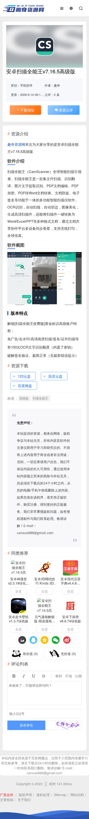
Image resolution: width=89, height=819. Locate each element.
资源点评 (66, 109)
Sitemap (60, 794)
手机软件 (26, 85)
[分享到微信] (56, 640)
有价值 (30, 653)
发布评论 (26, 725)
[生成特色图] (22, 640)
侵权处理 (43, 794)
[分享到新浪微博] (67, 640)
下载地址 (27, 109)
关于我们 (24, 799)
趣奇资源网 (16, 144)
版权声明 (25, 794)
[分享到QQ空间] (33, 640)
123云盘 (24, 376)
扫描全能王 (40, 398)
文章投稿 (6, 799)
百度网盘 (25, 385)
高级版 (23, 398)
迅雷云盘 (55, 376)
